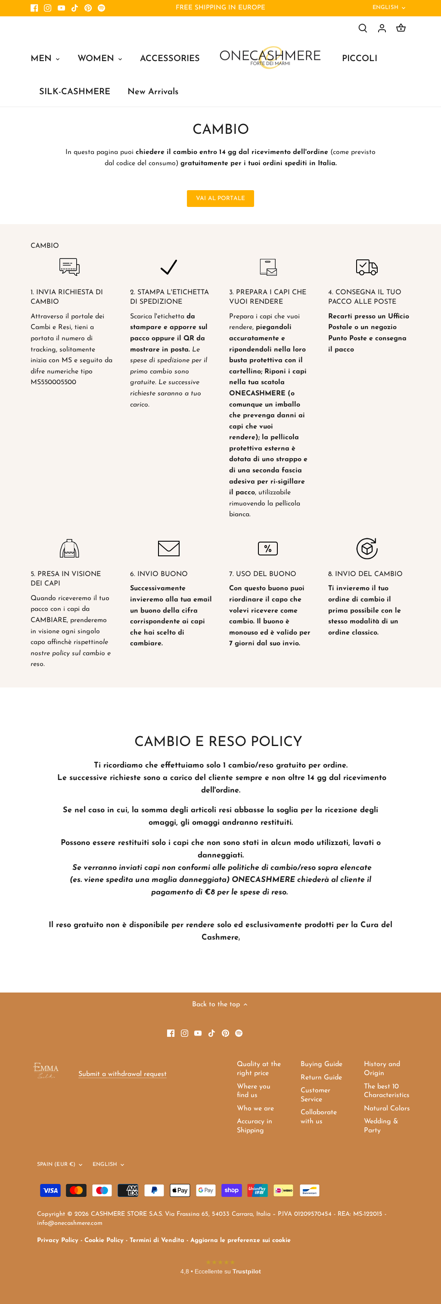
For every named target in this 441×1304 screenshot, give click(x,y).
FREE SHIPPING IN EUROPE (220, 8)
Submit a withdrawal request (122, 1074)
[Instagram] (47, 8)
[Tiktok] (74, 8)
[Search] (363, 28)
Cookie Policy (104, 1240)
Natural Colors (387, 1108)
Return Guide (321, 1077)
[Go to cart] (401, 28)
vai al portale (220, 198)
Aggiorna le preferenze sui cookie (240, 1240)
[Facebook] (34, 8)
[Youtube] (61, 8)
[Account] (382, 28)
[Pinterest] (88, 8)
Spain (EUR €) (56, 1164)
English (385, 7)
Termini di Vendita (157, 1240)
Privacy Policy (57, 1240)
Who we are (255, 1108)
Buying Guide (321, 1064)
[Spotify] (101, 8)
